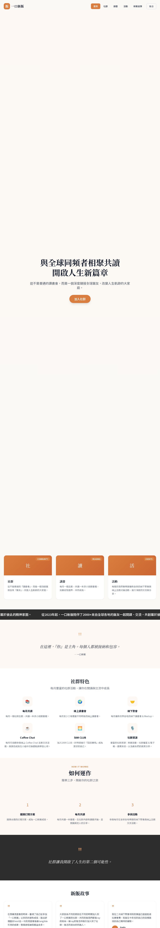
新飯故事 (137, 6)
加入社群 (80, 299)
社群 (105, 6)
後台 (151, 6)
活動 (125, 6)
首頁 (95, 6)
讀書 (115, 6)
